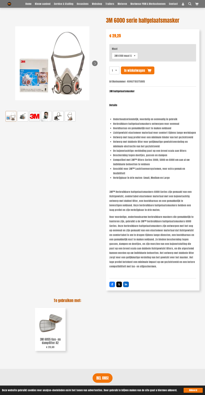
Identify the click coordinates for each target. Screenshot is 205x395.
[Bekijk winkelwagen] (196, 4)
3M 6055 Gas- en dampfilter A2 (50, 341)
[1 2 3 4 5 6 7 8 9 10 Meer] (114, 70)
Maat (115, 49)
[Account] (182, 4)
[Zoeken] (189, 3)
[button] (11, 116)
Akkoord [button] (193, 390)
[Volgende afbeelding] (95, 63)
